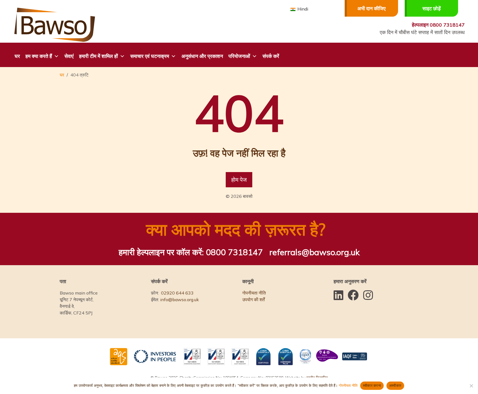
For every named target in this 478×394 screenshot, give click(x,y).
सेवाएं (69, 56)
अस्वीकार (395, 385)
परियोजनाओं (239, 56)
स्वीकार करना (372, 385)
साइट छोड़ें (431, 8)
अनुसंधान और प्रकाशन (202, 56)
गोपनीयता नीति (254, 293)
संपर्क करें (271, 56)
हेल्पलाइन (438, 25)
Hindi (302, 9)
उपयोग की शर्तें (253, 299)
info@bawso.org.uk (179, 299)
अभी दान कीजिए (371, 8)
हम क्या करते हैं (38, 56)
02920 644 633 (177, 293)
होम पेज (239, 179)
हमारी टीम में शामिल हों (98, 56)
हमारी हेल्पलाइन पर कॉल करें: (191, 252)
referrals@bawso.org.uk (314, 252)
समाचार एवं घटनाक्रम (149, 56)
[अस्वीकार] (471, 385)
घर (17, 56)
